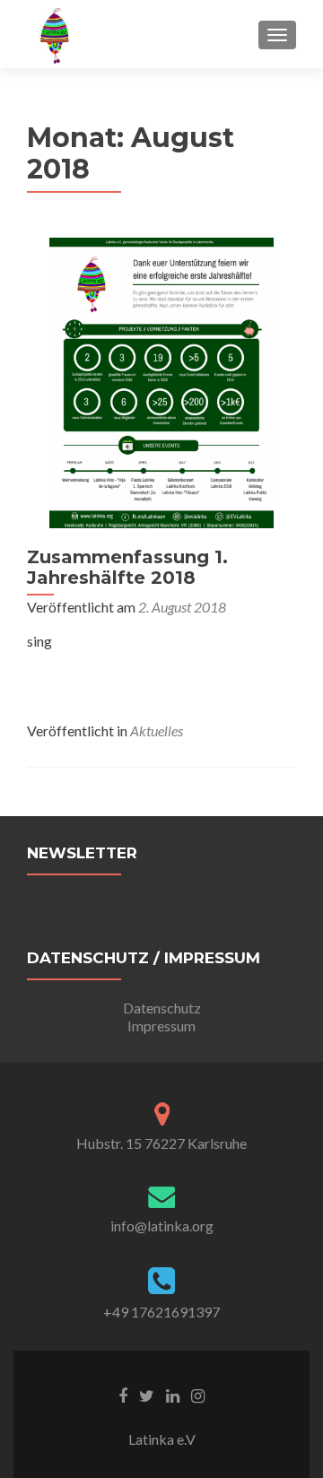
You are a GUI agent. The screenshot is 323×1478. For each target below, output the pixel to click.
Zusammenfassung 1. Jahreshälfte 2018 (127, 567)
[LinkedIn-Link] (172, 1394)
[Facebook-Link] (122, 1394)
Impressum (161, 1025)
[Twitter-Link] (146, 1394)
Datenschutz (162, 1007)
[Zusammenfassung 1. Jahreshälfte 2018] (161, 380)
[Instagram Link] (198, 1394)
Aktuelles (156, 730)
